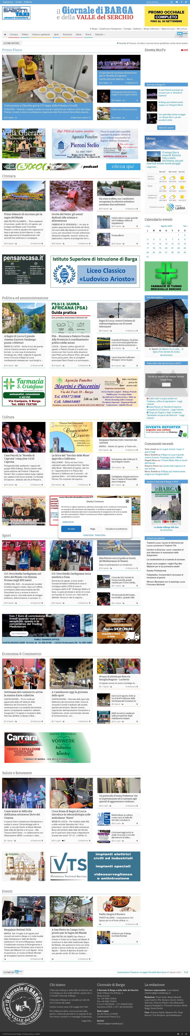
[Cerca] (171, 1)
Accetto (166, 384)
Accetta (71, 528)
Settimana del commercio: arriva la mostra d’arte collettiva (23, 694)
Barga (94, 28)
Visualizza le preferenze (116, 528)
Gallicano (137, 28)
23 (185, 248)
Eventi (88, 34)
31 (148, 256)
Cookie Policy (88, 535)
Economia (67, 34)
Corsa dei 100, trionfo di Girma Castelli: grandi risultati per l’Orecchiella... (124, 580)
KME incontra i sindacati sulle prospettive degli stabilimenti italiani (123, 716)
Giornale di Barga (14, 1034)
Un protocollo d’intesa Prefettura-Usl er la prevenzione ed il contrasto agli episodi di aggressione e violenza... (118, 798)
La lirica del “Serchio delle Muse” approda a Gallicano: (71, 457)
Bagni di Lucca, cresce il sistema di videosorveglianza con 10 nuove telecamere (117, 323)
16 (185, 243)
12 (160, 243)
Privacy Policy (100, 535)
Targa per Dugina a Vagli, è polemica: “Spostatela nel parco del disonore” (164, 414)
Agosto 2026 (166, 226)
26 (160, 252)
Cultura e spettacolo (41, 34)
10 (148, 243)
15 (178, 243)
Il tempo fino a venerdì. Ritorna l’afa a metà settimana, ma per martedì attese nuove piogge (165, 158)
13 (166, 243)
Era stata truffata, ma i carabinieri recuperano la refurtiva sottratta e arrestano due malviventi (116, 201)
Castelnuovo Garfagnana (110, 28)
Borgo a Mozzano (151, 28)
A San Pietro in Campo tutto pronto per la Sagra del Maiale (69, 931)
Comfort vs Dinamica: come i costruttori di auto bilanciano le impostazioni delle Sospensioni (165, 552)
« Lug (147, 226)
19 (160, 248)
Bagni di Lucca (168, 28)
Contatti (18, 2)
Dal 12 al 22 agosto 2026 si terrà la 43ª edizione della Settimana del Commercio (124, 698)
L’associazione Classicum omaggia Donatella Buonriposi (96, 972)
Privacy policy (28, 1034)
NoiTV (182, 34)
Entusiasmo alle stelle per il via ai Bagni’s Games (124, 460)
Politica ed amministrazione (25, 298)
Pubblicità (28, 2)
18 (154, 248)
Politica (25, 34)
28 (172, 252)
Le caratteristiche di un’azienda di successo (166, 559)
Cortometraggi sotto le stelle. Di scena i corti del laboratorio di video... (123, 835)
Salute (79, 34)
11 (154, 243)
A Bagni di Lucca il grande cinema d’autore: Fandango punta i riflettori (20, 339)
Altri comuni (182, 28)
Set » (185, 226)
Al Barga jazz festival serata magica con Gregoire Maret (124, 93)
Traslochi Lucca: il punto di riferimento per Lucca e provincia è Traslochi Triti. (165, 544)
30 (185, 252)
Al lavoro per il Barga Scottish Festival (121, 934)
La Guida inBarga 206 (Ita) (166, 527)
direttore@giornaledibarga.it (157, 992)
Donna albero (118, 235)
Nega (92, 528)
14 (172, 243)
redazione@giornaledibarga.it (110, 1023)
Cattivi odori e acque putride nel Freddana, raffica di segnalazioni (125, 220)
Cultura (8, 417)
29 (178, 252)
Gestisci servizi (68, 521)
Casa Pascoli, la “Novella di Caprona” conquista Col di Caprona (19, 459)
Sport (56, 34)
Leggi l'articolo (177, 409)
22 (178, 248)
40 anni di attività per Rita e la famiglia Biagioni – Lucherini (114, 678)
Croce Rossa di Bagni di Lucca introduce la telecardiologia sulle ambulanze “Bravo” (71, 814)
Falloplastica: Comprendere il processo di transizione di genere (165, 576)
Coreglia (127, 28)
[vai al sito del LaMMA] (175, 207)
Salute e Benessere (17, 773)
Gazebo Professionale (156, 570)
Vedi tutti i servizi (166, 127)
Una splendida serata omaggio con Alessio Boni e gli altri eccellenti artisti (172, 117)
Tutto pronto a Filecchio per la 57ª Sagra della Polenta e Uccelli (40, 105)
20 (166, 248)
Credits (37, 1034)
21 (172, 248)
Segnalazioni (8, 2)
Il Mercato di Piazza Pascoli (124, 109)
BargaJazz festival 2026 (17, 929)
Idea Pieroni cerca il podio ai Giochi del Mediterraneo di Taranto (117, 559)
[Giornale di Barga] (95, 12)
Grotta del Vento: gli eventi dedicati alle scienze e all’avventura (67, 217)
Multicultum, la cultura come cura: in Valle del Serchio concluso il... (122, 817)
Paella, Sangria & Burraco (112, 914)
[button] (127, 501)
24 (148, 252)
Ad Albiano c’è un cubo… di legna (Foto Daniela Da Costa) (168, 350)
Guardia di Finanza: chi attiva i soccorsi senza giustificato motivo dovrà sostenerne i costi (112, 43)
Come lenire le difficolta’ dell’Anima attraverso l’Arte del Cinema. (22, 814)
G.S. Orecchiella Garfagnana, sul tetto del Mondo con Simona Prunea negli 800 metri (22, 577)
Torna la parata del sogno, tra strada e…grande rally (123, 596)
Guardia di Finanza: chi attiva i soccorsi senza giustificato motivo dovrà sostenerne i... (125, 342)
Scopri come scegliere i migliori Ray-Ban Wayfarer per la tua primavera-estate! (164, 565)
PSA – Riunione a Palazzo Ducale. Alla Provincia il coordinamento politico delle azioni (71, 339)
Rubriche (99, 34)
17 (148, 248)
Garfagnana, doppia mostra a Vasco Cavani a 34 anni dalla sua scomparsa (125, 479)
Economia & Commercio (21, 654)
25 (154, 252)
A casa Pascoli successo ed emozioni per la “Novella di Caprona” (118, 74)
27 (166, 252)
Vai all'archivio (166, 355)
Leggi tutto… (152, 166)
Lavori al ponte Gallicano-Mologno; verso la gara (123, 358)
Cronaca (14, 34)
